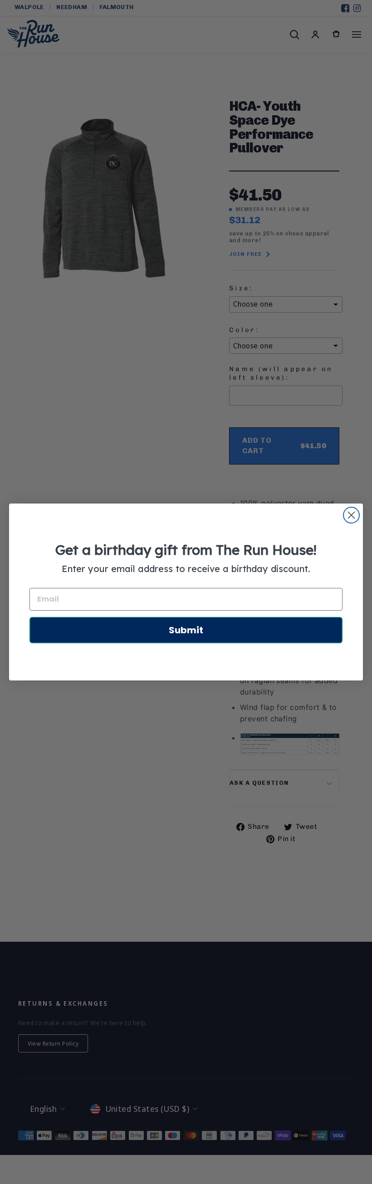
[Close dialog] (351, 515)
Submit (186, 630)
